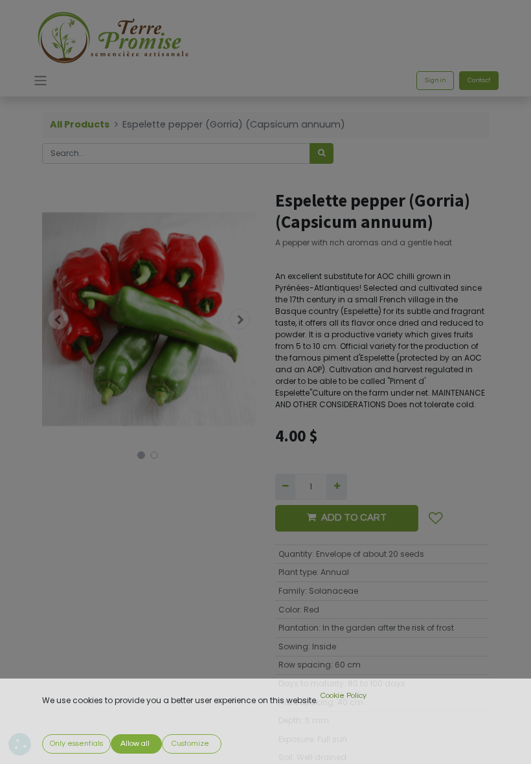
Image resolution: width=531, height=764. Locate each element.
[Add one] (336, 487)
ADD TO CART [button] (354, 517)
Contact (479, 80)
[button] (58, 319)
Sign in (435, 80)
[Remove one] (285, 487)
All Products (79, 124)
